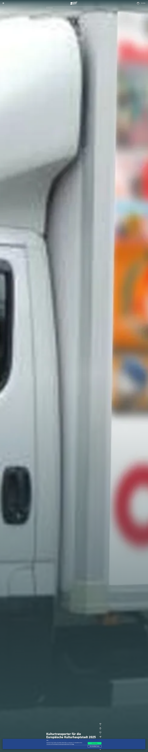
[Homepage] (74, 3)
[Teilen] (100, 736)
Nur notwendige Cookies (94, 746)
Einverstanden (94, 743)
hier (73, 744)
